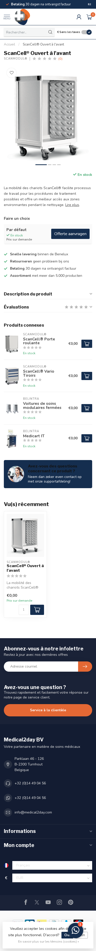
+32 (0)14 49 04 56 (30, 783)
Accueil (9, 44)
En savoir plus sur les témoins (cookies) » (48, 941)
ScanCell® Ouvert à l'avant (43, 44)
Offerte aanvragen (70, 234)
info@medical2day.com (33, 812)
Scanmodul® (15, 58)
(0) (60, 58)
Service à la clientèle (48, 710)
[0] (89, 17)
